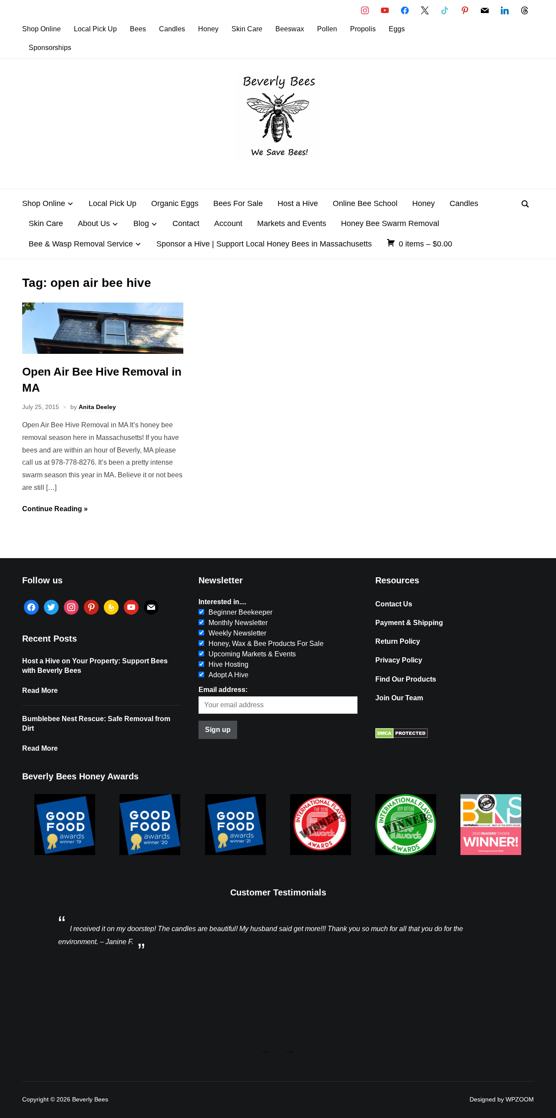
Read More (40, 690)
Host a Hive (298, 203)
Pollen (327, 29)
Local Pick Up (95, 29)
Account (228, 223)
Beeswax (289, 29)
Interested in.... (222, 602)
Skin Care (247, 29)
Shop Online (41, 29)
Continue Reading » (55, 508)
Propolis (363, 29)
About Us (94, 223)
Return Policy (397, 641)
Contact (185, 223)
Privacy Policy (398, 660)
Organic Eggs (175, 203)
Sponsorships (50, 47)
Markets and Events (291, 223)
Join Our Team (399, 698)
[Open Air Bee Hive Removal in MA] (102, 351)
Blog (141, 223)
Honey (208, 29)
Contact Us (393, 604)
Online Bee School (365, 203)
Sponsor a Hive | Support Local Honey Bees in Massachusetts (264, 244)
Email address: (223, 689)
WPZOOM (520, 1099)
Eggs (397, 29)
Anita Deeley (97, 406)
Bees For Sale (238, 203)
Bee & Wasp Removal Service (81, 244)
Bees (138, 29)
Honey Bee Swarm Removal (390, 223)
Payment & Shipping (409, 622)
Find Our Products (405, 679)
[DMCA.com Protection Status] (401, 736)
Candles (172, 29)
